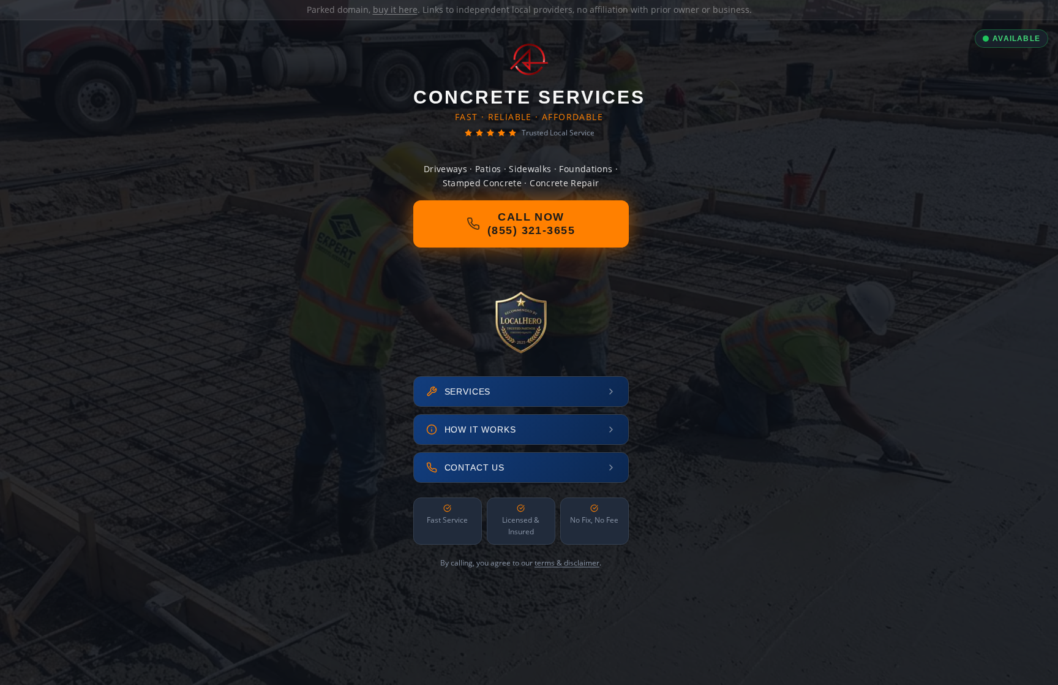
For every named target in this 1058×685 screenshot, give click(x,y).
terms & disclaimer (567, 563)
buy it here (395, 9)
